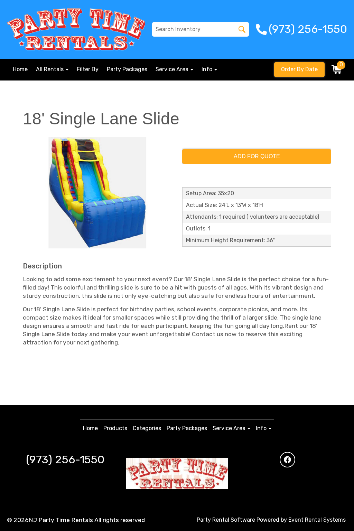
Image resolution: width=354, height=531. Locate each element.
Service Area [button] (173, 69)
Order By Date (299, 69)
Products (115, 428)
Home (20, 69)
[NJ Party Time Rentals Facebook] (287, 459)
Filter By (88, 69)
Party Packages (127, 69)
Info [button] (208, 69)
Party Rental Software (226, 519)
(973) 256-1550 (65, 459)
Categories (147, 428)
